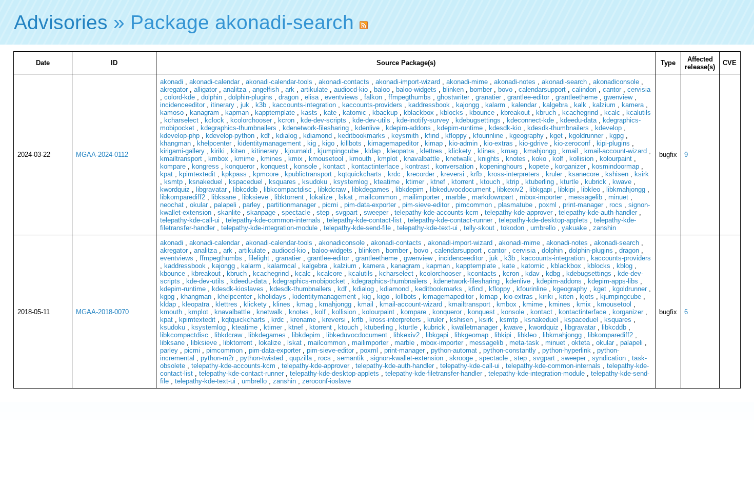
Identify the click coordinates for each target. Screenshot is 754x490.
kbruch (546, 112)
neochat (172, 205)
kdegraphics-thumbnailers (238, 128)
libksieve (255, 197)
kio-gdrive (533, 143)
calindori (584, 89)
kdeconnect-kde (530, 120)
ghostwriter (453, 97)
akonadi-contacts (344, 82)
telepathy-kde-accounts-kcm (436, 212)
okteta (580, 342)
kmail (570, 151)
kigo (328, 143)
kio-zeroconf (572, 143)
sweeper (376, 212)
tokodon (512, 228)
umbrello (542, 228)
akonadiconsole (616, 82)
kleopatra (400, 151)
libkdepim (409, 189)
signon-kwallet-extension (406, 358)
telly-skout (479, 228)
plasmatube (515, 205)
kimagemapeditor (393, 143)
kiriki (218, 151)
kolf (557, 158)
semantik (350, 358)
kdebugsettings (478, 120)
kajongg (467, 105)
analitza (234, 89)
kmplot (388, 158)
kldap (373, 151)
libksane (223, 197)
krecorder (420, 174)
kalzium (604, 105)
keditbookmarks (361, 135)
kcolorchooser (251, 120)
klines (486, 151)
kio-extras (498, 143)
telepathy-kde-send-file (357, 228)
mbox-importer (541, 197)
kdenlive (367, 128)
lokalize (321, 197)
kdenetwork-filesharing (316, 128)
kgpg (616, 135)
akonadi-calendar (214, 82)
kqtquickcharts (360, 174)
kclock (214, 120)
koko (539, 158)
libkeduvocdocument (460, 189)
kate (330, 112)
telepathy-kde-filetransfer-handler (433, 373)
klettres (431, 151)
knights (489, 158)
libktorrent (289, 197)
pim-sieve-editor (425, 205)
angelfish (265, 89)
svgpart (346, 212)
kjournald (298, 151)
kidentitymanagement (269, 143)
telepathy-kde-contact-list (364, 220)
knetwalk (459, 158)
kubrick (595, 182)
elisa (312, 97)
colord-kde (179, 97)
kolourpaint (616, 158)
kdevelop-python (230, 135)
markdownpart (492, 197)
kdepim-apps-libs (613, 281)
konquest (274, 166)
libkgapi (540, 189)
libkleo (590, 189)
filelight (258, 258)
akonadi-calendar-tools (279, 82)
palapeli (225, 205)
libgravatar (211, 189)
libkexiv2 (510, 189)
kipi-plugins (613, 143)
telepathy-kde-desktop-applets (543, 220)
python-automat (454, 350)
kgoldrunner (586, 135)
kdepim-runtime (460, 128)
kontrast (417, 166)
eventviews (341, 97)
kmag (509, 151)
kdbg (553, 273)
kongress (205, 166)
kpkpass (234, 174)
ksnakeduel (206, 182)
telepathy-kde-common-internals (273, 220)
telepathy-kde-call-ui (190, 220)
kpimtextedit (197, 174)
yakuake (574, 228)
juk (245, 105)
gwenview (618, 97)
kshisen (616, 174)
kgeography (526, 135)
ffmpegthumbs (409, 97)
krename (303, 319)
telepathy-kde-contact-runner (450, 220)
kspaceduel (246, 182)
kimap (434, 143)
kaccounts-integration (304, 105)
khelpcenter (214, 143)
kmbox (218, 158)
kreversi (452, 174)
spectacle (296, 212)
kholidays (272, 296)
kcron (286, 120)
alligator (205, 89)
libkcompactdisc (288, 189)
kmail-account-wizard (615, 151)
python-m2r (217, 358)
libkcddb (245, 189)
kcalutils (638, 112)
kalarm (495, 105)
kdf (265, 135)
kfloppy (456, 135)
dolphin (211, 97)
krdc (394, 174)
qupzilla (300, 358)
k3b (260, 105)
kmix (295, 158)
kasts (309, 112)
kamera (633, 105)
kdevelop (608, 128)
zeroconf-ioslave (326, 381)
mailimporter (421, 197)
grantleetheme (576, 97)
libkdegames (370, 189)
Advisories (61, 22)
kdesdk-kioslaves (238, 289)
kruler (554, 174)
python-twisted (261, 358)
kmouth (360, 158)
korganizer (570, 166)
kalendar (524, 105)
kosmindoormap (615, 166)
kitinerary (265, 151)
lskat (346, 197)
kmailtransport (181, 158)
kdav (532, 273)
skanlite (229, 212)
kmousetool (326, 158)
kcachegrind (580, 112)
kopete (539, 166)
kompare (173, 166)
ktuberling (539, 182)
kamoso (172, 112)
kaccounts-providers (372, 105)
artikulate (314, 89)
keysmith (405, 135)
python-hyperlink (566, 350)
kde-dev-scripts (323, 120)
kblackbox (419, 112)
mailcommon (378, 197)
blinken (453, 89)
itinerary (222, 105)
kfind (432, 135)
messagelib (585, 197)
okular (199, 205)
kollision (581, 158)
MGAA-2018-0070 (102, 312)
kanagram (204, 112)
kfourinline (488, 135)
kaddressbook (429, 105)
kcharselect (181, 120)
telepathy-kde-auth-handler (598, 212)
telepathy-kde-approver (518, 212)
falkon (373, 97)
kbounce (481, 112)
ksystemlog (350, 182)
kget (556, 135)
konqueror (239, 166)
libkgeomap (471, 335)
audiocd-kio (351, 89)
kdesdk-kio (505, 128)
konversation (454, 166)
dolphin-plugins (250, 97)
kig (311, 143)
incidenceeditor (182, 105)
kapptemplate (275, 112)
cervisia (638, 89)
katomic (354, 112)
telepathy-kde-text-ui (427, 228)
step (322, 212)
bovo (505, 89)
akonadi (171, 82)
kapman (237, 112)
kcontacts (482, 273)
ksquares (282, 182)
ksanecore (583, 174)
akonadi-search (564, 82)
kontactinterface (375, 166)
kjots (587, 296)
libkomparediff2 (182, 197)
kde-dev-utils (371, 120)
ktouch (490, 182)
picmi (330, 205)
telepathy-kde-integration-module (269, 228)
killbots (351, 143)
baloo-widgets (416, 89)
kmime (244, 158)
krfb (476, 174)
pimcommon (473, 205)
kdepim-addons (408, 128)
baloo (382, 89)
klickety (459, 151)
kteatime (387, 182)
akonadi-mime (467, 82)
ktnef (437, 182)
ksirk (641, 174)
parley (252, 205)
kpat (166, 174)
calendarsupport (542, 89)
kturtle (569, 182)
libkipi (566, 189)
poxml (548, 205)
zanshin (604, 228)
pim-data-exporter (370, 205)
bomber (481, 89)
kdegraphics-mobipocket (309, 281)
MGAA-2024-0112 (102, 154)
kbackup (385, 112)
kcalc (612, 112)
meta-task (524, 342)
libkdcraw (332, 189)
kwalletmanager (474, 327)
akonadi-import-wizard (407, 82)
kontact (334, 166)
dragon (289, 97)
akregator (174, 89)
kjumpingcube (338, 151)
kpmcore (266, 174)
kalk (580, 105)
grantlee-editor (528, 97)
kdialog (286, 135)
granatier (488, 97)
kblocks (451, 112)
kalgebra (555, 105)
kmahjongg (540, 151)
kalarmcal (281, 266)
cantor (612, 89)
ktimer (415, 182)
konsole (305, 166)
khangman (175, 143)
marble (456, 197)
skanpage (261, 212)
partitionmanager (291, 205)
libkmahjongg (625, 189)
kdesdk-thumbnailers (558, 128)
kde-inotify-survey (422, 120)
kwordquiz (175, 189)
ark (289, 89)
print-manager (583, 205)
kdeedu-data (578, 120)
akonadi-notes (514, 82)
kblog (624, 266)
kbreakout (515, 112)
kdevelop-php (180, 135)
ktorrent (462, 182)
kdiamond (317, 135)
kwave (621, 182)
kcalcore (329, 273)
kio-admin (463, 143)
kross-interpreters (514, 174)
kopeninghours (501, 166)
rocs (615, 205)
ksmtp (173, 182)
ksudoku (314, 182)
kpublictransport (308, 174)
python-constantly (509, 350)
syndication (609, 358)
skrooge (461, 358)
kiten (238, 151)
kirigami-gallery (182, 151)
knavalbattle (422, 158)
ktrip (512, 182)
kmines (271, 158)
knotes (516, 158)
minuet (618, 197)
